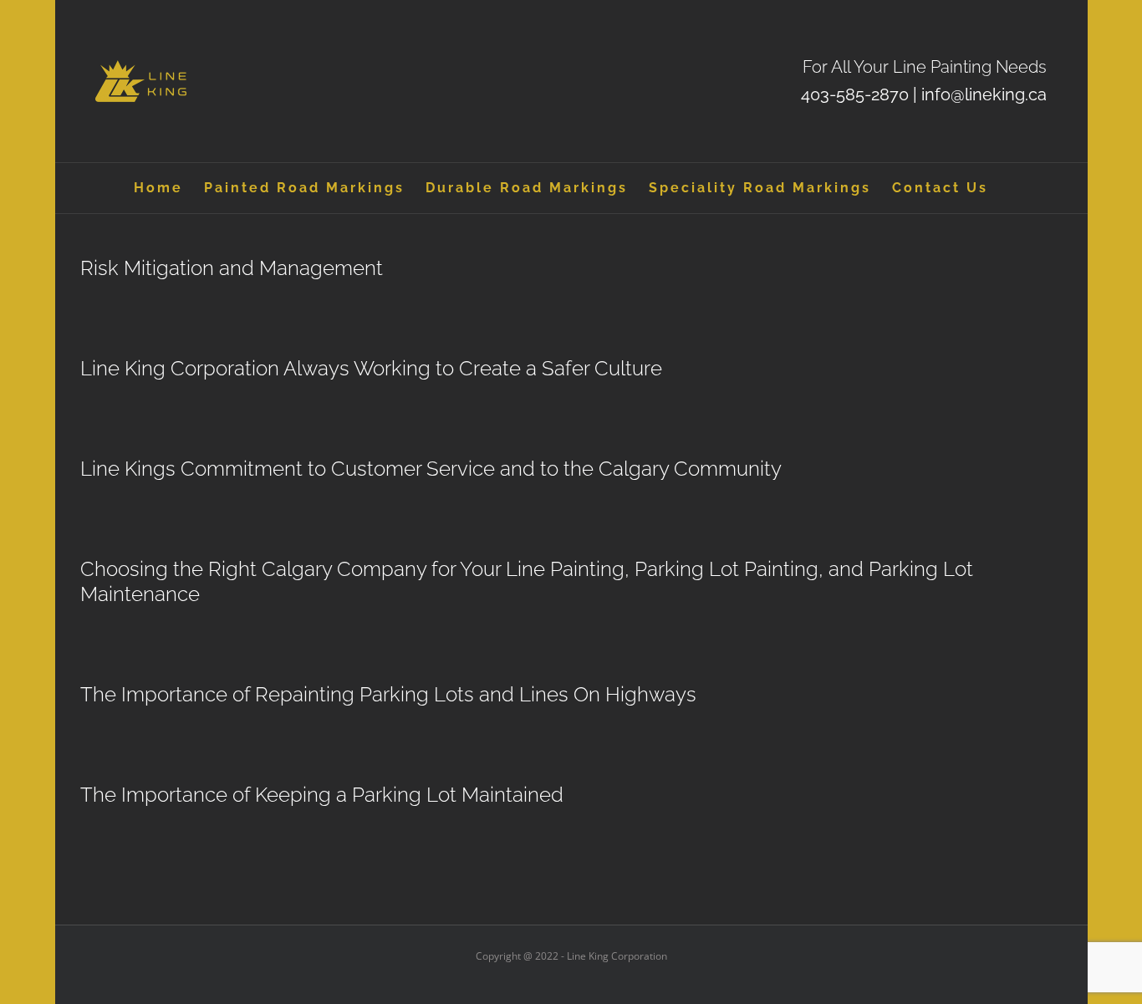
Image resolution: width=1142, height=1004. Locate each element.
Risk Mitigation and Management (231, 268)
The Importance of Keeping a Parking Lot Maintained (321, 794)
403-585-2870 (855, 94)
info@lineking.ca (984, 94)
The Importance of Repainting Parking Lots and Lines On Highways (388, 694)
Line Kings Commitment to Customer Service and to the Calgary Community (431, 468)
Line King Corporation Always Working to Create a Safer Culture (371, 368)
